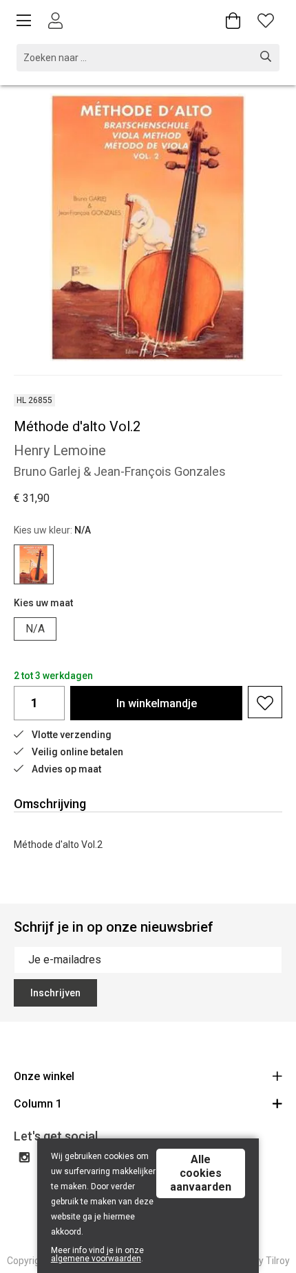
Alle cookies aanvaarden (200, 1173)
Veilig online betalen (77, 751)
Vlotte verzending (72, 734)
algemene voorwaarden (96, 1258)
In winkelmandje (156, 703)
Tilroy (278, 1260)
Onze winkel (44, 1076)
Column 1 (38, 1103)
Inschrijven (55, 992)
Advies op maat (66, 769)
